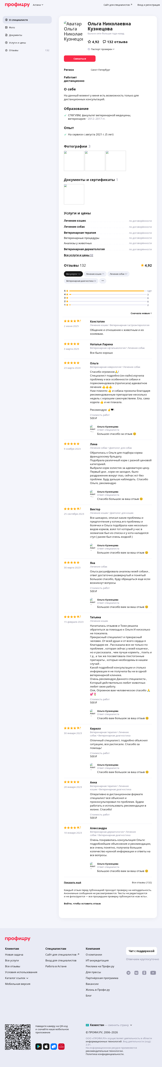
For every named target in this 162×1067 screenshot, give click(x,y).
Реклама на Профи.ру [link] (100, 966)
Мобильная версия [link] (17, 984)
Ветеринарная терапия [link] (80, 232)
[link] (80, 58)
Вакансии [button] (92, 984)
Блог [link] (89, 995)
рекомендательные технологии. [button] (104, 1050)
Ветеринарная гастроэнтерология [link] (129, 325)
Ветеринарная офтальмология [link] (108, 347)
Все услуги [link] (12, 960)
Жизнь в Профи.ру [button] (98, 989)
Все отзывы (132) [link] (142, 882)
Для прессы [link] (93, 972)
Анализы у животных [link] (78, 243)
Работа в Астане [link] (56, 966)
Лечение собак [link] (74, 226)
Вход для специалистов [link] (60, 960)
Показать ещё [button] (72, 882)
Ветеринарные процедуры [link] (81, 238)
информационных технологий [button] (104, 1041)
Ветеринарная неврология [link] (105, 366)
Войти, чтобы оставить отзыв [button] (82, 903)
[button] (27, 20)
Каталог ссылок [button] (15, 978)
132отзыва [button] (117, 41)
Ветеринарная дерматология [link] (84, 249)
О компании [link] (94, 954)
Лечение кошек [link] (75, 220)
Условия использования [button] (21, 972)
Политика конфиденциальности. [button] (105, 1054)
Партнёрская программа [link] (102, 978)
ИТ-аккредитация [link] (97, 960)
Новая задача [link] (14, 954)
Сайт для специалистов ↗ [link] (62, 954)
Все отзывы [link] (12, 966)
